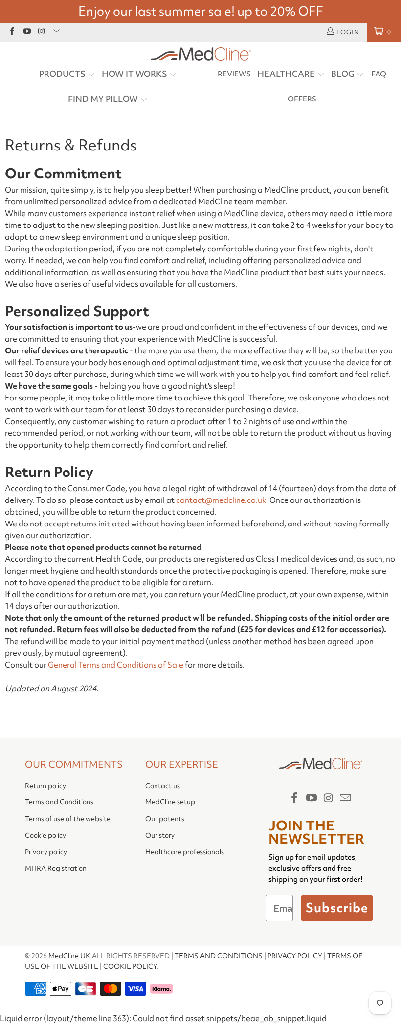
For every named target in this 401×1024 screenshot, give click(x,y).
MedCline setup (170, 802)
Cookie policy (45, 835)
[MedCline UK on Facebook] (11, 32)
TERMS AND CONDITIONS (219, 955)
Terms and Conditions (59, 802)
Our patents (164, 818)
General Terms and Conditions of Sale (115, 664)
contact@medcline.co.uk (221, 500)
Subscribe (337, 907)
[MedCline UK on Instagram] (41, 32)
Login (347, 32)
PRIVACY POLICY (294, 955)
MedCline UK (69, 955)
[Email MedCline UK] (56, 32)
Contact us (162, 785)
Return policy (45, 785)
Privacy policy (46, 852)
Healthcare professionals (184, 852)
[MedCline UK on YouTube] (26, 32)
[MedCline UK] (201, 54)
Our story (160, 835)
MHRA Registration (56, 868)
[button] (67, 74)
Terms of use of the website (68, 818)
